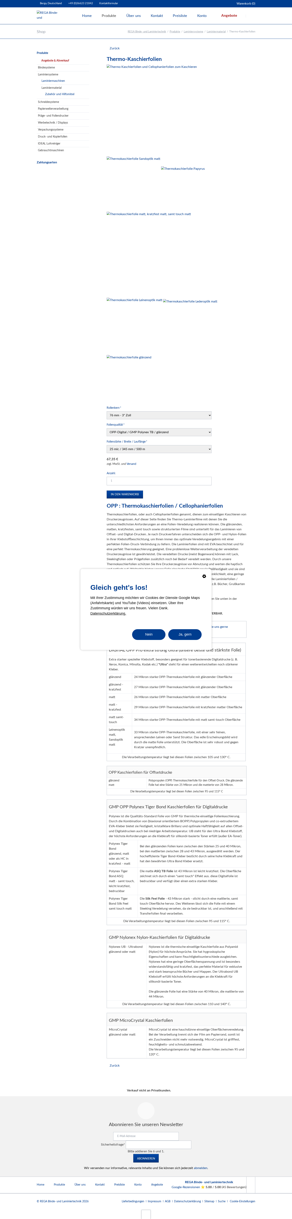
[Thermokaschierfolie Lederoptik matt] (190, 326)
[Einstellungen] (204, 577)
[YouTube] (250, 1185)
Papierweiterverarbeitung (53, 108)
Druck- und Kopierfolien (52, 136)
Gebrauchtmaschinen (51, 150)
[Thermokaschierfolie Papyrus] (183, 188)
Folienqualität (116, 424)
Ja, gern (185, 634)
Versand (131, 464)
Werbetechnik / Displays (53, 122)
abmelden (200, 1168)
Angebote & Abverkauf (55, 60)
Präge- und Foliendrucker (53, 115)
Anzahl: (111, 473)
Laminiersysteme (193, 31)
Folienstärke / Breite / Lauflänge (127, 441)
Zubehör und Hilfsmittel (59, 94)
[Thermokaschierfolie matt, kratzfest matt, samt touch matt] (149, 254)
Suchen (251, 16)
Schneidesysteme (48, 102)
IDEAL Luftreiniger (49, 143)
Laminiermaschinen (53, 81)
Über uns (80, 1184)
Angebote (157, 1184)
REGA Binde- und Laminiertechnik (147, 31)
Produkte (175, 31)
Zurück (115, 48)
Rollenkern (114, 407)
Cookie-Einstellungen (242, 1201)
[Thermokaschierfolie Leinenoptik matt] (134, 325)
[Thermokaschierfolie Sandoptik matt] (133, 183)
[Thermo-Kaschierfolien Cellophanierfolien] (152, 109)
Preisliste (119, 1184)
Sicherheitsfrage (113, 1144)
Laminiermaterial (216, 31)
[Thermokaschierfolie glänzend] (129, 378)
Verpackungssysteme (50, 129)
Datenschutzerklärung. (108, 613)
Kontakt (100, 1184)
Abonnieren (146, 1158)
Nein (149, 634)
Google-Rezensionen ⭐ (189, 1187)
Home (40, 1184)
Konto (138, 1184)
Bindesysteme (46, 67)
